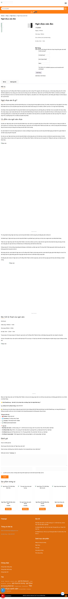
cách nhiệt (12, 581)
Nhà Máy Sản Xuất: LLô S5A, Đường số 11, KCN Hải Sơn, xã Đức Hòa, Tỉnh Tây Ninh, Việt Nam (50, 523)
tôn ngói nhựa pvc (25, 586)
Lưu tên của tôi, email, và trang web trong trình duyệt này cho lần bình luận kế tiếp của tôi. (23, 472)
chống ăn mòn (7, 581)
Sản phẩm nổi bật (39, 550)
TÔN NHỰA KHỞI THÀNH (14, 420)
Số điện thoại (42, 55)
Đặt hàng (8, 509)
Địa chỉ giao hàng (43, 59)
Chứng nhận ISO (4, 572)
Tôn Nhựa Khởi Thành (14, 418)
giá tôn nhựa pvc (23, 581)
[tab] (4, 82)
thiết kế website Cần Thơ (32, 595)
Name (40, 63)
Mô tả (4, 82)
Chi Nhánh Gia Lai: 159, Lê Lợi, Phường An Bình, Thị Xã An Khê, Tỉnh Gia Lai (50, 532)
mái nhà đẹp (9, 583)
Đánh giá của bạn (5, 453)
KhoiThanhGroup (50, 409)
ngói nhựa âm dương (18, 583)
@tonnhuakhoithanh (11, 422)
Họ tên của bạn (42, 51)
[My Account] (31, 12)
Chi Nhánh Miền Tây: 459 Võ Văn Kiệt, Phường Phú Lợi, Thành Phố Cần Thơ (50, 528)
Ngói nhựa (43, 75)
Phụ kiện (37, 547)
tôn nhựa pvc (29, 589)
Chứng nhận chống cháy (6, 566)
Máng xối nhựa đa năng (40, 542)
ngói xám (14, 119)
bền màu (2, 581)
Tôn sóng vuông (39, 553)
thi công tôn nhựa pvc (18, 586)
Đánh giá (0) (13, 82)
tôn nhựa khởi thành (22, 589)
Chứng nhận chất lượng (6, 569)
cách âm (16, 581)
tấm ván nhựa (9, 591)
